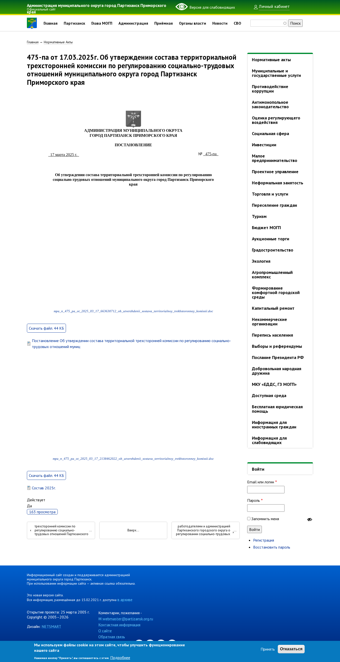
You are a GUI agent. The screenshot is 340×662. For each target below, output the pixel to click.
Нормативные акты (271, 59)
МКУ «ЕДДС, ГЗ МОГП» (274, 384)
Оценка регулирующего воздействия (276, 120)
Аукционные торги (270, 239)
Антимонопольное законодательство (270, 104)
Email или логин (260, 481)
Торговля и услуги (270, 194)
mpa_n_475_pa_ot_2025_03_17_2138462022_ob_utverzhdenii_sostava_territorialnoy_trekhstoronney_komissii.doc (133, 458)
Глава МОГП (101, 23)
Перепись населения (272, 335)
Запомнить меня (265, 518)
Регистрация (263, 540)
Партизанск (74, 23)
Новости (219, 23)
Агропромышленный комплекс (272, 274)
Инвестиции (264, 145)
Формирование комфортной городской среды (276, 292)
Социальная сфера (270, 133)
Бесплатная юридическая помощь (277, 409)
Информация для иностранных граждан (274, 424)
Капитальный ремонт (273, 308)
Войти (258, 469)
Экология (261, 261)
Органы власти (192, 23)
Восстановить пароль (271, 547)
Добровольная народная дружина (276, 371)
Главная (50, 23)
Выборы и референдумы (277, 346)
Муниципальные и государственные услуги (276, 73)
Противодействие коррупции (270, 89)
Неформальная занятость (277, 183)
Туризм (259, 216)
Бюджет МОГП (266, 227)
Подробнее (120, 657)
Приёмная (163, 23)
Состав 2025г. (44, 487)
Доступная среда (269, 395)
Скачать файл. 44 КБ (46, 328)
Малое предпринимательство (274, 158)
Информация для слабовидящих (269, 440)
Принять (268, 649)
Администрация (133, 23)
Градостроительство (272, 250)
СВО (237, 23)
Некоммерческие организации (269, 321)
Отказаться (291, 649)
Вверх (131, 530)
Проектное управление (275, 171)
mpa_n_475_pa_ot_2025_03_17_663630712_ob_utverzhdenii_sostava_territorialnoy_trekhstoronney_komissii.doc (133, 311)
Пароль (253, 500)
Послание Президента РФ (278, 357)
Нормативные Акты (58, 42)
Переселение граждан (274, 205)
